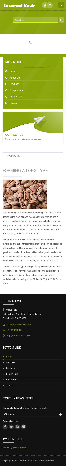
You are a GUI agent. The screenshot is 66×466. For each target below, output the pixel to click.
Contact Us (16, 96)
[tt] (11, 426)
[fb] (5, 426)
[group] (23, 426)
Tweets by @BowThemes (15, 447)
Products (14, 84)
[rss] (17, 426)
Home (13, 71)
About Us (15, 77)
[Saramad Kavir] (19, 4)
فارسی (13, 102)
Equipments (16, 90)
